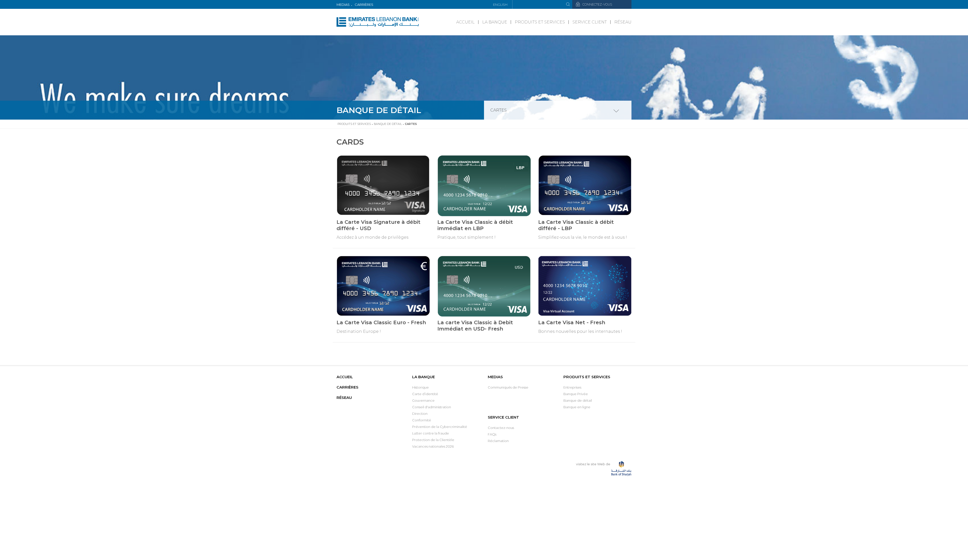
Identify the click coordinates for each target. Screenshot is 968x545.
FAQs (492, 434)
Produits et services (540, 22)
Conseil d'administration (431, 407)
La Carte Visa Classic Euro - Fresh (381, 322)
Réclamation (498, 441)
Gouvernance (423, 400)
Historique (420, 387)
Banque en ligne (576, 407)
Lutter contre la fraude (430, 433)
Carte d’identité (425, 394)
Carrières (364, 5)
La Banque (494, 22)
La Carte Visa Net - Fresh (571, 322)
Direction (420, 414)
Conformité (421, 420)
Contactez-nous (501, 428)
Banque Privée (575, 394)
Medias (343, 5)
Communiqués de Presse (508, 387)
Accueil (465, 22)
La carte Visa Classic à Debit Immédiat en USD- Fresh (475, 325)
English (500, 5)
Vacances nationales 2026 (433, 446)
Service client (589, 22)
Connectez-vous (597, 4)
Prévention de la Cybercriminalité (439, 427)
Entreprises (572, 387)
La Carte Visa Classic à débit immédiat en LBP (475, 225)
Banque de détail (388, 124)
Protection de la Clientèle (433, 440)
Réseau (622, 22)
